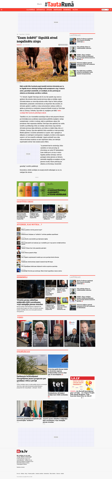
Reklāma (22, 473)
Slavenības (31, 9)
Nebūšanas (58, 9)
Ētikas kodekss (53, 473)
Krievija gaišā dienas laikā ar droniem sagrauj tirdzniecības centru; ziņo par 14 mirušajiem (58, 371)
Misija (26, 473)
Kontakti (62, 473)
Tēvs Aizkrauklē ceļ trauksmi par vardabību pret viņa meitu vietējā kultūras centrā (43, 243)
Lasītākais (75, 35)
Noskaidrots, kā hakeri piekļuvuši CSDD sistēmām (58, 394)
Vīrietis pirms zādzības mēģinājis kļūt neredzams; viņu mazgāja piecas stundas (30, 302)
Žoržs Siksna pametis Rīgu (29, 252)
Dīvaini (49, 9)
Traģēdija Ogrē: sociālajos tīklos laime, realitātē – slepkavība (35, 215)
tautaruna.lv (19, 44)
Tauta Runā (21, 34)
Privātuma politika (31, 473)
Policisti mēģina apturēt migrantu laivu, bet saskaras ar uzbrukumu (86, 64)
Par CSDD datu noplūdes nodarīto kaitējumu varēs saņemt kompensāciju (85, 72)
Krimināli (67, 9)
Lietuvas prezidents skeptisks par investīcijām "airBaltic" (29, 419)
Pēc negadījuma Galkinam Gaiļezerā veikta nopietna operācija (39, 266)
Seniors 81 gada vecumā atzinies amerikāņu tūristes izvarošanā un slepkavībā (22, 216)
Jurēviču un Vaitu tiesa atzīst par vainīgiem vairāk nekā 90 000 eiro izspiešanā (61, 216)
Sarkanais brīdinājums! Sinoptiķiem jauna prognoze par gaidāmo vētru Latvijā (31, 378)
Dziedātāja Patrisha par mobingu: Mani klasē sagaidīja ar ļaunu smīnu (41, 271)
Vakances (58, 473)
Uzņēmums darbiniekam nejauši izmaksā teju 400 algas (37, 261)
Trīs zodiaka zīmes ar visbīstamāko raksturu (84, 47)
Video (20, 317)
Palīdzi (75, 9)
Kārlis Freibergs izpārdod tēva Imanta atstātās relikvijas (85, 40)
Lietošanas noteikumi (39, 473)
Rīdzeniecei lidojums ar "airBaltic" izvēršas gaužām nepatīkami (39, 234)
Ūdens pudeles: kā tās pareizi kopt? (31, 230)
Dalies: (37, 177)
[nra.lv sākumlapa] (39, 4)
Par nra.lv (18, 473)
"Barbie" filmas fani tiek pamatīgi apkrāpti (33, 248)
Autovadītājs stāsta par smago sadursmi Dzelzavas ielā (62, 307)
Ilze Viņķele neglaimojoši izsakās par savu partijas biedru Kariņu (40, 257)
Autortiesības (46, 473)
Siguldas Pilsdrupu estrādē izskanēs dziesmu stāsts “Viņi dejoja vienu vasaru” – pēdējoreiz (49, 216)
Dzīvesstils (40, 9)
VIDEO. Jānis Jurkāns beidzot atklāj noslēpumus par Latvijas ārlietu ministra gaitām (86, 57)
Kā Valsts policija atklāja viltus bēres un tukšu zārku (62, 290)
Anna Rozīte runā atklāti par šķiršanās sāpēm (34, 239)
